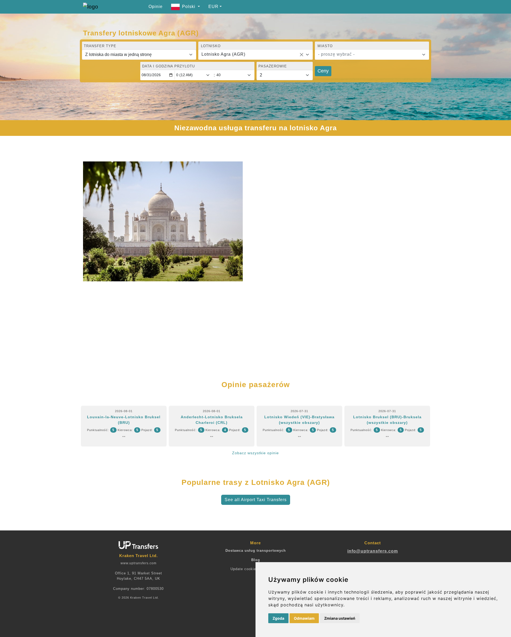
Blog (255, 560)
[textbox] (368, 54)
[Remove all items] (301, 54)
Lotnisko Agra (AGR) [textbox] (223, 54)
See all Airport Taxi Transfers (256, 499)
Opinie (156, 6)
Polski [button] (189, 6)
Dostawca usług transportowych (255, 551)
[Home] (103, 6)
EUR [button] (213, 6)
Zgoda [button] (278, 618)
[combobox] (255, 55)
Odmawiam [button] (304, 618)
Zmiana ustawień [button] (339, 618)
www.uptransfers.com (138, 563)
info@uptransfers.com (372, 551)
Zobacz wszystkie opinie (255, 453)
